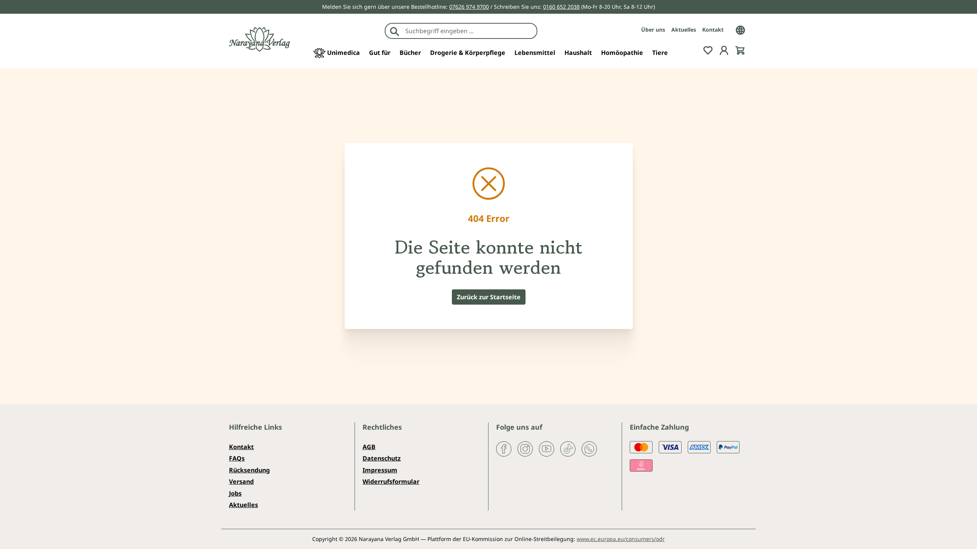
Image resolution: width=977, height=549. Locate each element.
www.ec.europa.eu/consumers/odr (621, 539)
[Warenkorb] (740, 49)
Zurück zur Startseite (489, 297)
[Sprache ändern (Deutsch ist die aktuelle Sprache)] (740, 29)
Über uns (653, 29)
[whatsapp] (589, 448)
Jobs (235, 493)
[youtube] (546, 448)
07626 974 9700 (469, 6)
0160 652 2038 (561, 6)
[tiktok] (568, 448)
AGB (369, 447)
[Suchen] (394, 31)
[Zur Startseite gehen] (259, 39)
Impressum (380, 470)
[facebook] (503, 448)
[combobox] (469, 31)
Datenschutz (382, 458)
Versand (241, 481)
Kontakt (713, 29)
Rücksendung (249, 470)
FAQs (237, 458)
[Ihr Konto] (724, 49)
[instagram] (525, 448)
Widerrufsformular (391, 481)
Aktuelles (683, 29)
